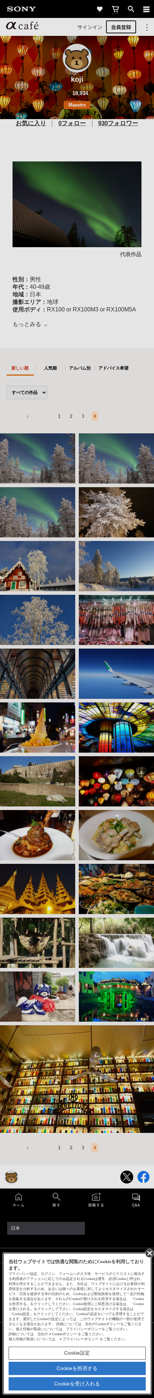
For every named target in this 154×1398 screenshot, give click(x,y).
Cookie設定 (77, 1353)
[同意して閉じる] (149, 1253)
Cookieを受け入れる (77, 1384)
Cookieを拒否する (77, 1368)
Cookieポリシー (64, 1334)
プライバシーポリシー (80, 1339)
